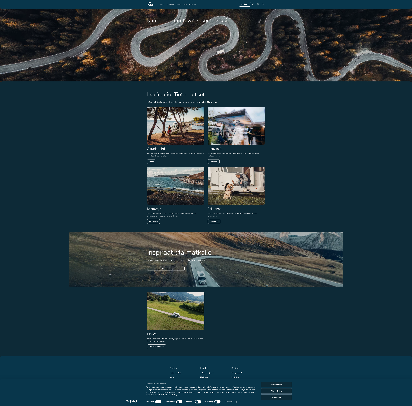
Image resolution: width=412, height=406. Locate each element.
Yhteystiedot (236, 373)
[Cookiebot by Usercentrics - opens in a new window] (131, 401)
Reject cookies (276, 397)
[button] (258, 4)
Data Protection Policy (168, 395)
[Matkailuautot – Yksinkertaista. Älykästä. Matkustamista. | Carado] (150, 4)
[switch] (179, 401)
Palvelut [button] (178, 4)
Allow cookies (276, 385)
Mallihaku (170, 4)
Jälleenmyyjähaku (207, 373)
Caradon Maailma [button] (189, 4)
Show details (229, 402)
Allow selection (276, 391)
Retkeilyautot (175, 373)
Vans (172, 377)
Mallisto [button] (162, 4)
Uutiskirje (235, 377)
